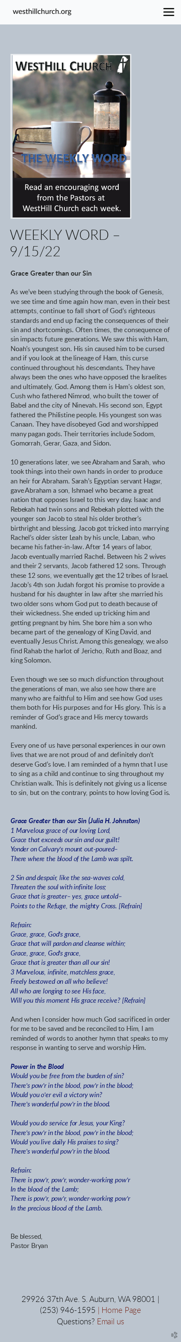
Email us (110, 1322)
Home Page (121, 1311)
